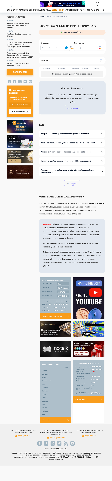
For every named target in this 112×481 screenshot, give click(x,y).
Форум (90, 10)
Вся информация (81, 399)
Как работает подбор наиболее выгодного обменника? (65, 134)
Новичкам (46, 10)
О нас (96, 10)
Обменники (57, 10)
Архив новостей (56, 459)
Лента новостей (16, 16)
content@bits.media (57, 438)
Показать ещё (73, 184)
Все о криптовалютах (17, 10)
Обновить (45, 420)
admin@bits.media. (84, 455)
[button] (67, 48)
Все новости (20, 72)
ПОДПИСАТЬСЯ (18, 112)
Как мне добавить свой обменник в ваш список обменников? (67, 152)
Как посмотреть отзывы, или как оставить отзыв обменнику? (68, 143)
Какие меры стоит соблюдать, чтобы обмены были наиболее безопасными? (67, 171)
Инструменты (79, 10)
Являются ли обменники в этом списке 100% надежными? (66, 161)
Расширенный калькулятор (52, 316)
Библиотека (35, 10)
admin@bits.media (24, 436)
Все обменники (72, 108)
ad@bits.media (90, 436)
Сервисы (67, 10)
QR (96, 457)
